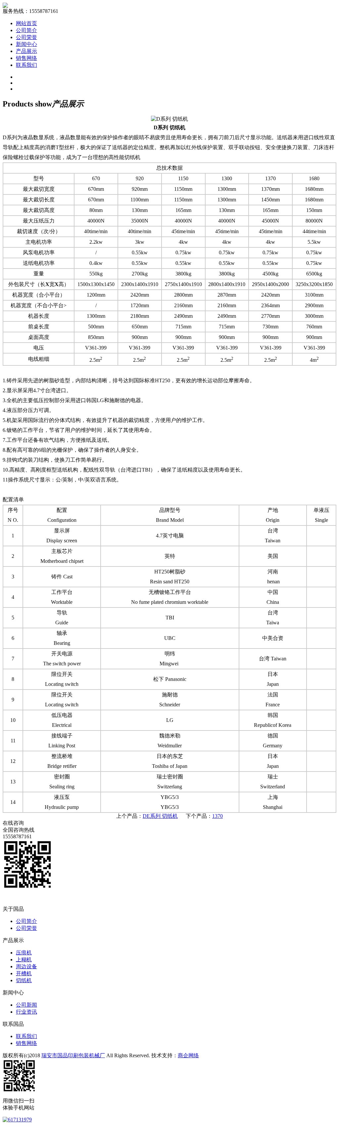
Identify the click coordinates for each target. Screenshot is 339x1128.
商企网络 (188, 1055)
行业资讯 (26, 1012)
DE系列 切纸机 (160, 816)
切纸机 (24, 980)
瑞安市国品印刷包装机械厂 (73, 1055)
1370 (217, 816)
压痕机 (24, 952)
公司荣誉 (26, 37)
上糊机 (24, 959)
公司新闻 (26, 1005)
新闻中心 (26, 44)
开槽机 (24, 973)
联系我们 (26, 65)
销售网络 (26, 58)
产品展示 (26, 51)
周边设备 (26, 966)
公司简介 (26, 30)
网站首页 (26, 23)
